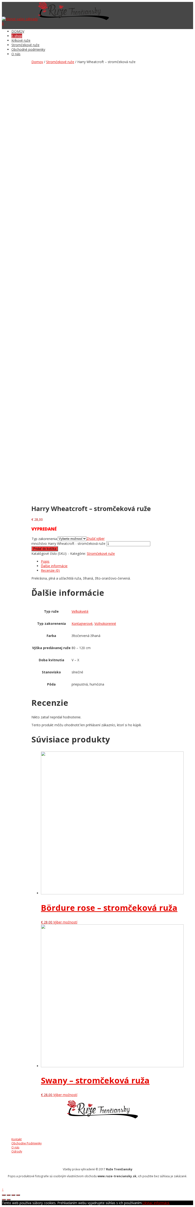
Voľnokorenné (105, 623)
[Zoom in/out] (18, 1195)
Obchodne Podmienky (26, 1143)
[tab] (117, 561)
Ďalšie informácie (54, 566)
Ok (144, 1203)
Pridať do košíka (44, 549)
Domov (37, 62)
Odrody (16, 1151)
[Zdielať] (8, 1195)
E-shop (16, 36)
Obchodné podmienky (28, 49)
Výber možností (65, 922)
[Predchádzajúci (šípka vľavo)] (4, 1199)
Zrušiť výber (96, 538)
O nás (15, 54)
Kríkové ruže (20, 40)
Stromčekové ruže (25, 45)
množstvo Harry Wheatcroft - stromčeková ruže (68, 543)
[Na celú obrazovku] (13, 1195)
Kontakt (16, 1139)
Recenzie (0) (50, 570)
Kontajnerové (82, 623)
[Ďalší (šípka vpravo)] (8, 1199)
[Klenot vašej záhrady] (20, 19)
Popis (45, 561)
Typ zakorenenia (44, 538)
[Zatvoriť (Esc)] (4, 1195)
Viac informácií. (158, 1203)
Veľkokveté (80, 611)
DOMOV (17, 31)
